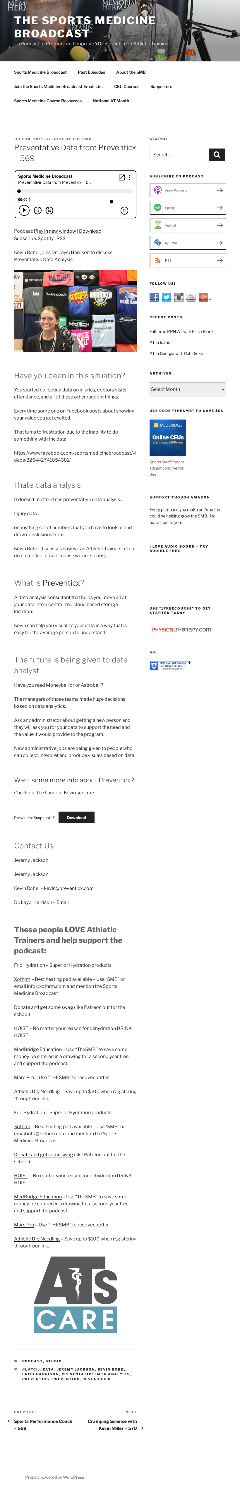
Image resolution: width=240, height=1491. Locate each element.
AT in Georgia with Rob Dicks (176, 353)
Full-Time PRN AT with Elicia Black (182, 331)
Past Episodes (91, 72)
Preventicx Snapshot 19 (34, 818)
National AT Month (111, 100)
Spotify (46, 238)
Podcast (32, 1361)
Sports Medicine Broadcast (40, 72)
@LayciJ (31, 1369)
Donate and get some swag (43, 1007)
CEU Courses (126, 86)
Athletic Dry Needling (37, 1091)
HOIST (21, 1028)
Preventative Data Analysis (96, 1374)
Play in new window (55, 231)
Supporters (161, 86)
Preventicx (61, 582)
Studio (54, 1361)
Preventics (36, 1379)
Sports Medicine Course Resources (48, 100)
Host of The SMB (72, 139)
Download (90, 231)
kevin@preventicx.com (69, 888)
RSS (61, 238)
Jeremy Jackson (31, 860)
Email (62, 902)
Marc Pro (24, 1077)
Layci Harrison (40, 1374)
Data (48, 1369)
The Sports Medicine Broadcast (85, 27)
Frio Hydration (29, 965)
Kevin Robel (112, 1369)
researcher (97, 1379)
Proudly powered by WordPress (54, 1477)
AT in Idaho (160, 342)
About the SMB (131, 72)
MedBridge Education (38, 1049)
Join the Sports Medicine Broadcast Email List (58, 86)
